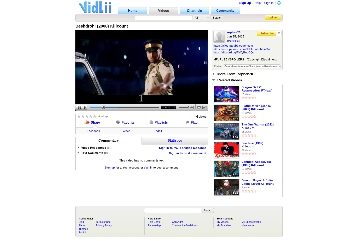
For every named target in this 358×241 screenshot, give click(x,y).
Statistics (175, 140)
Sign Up (245, 3)
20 (278, 33)
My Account (248, 225)
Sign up (110, 167)
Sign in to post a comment (187, 153)
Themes (83, 229)
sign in (148, 167)
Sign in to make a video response (182, 147)
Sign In (268, 3)
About (82, 225)
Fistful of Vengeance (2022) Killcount (256, 107)
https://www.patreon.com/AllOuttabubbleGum (242, 49)
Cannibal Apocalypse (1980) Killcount (257, 163)
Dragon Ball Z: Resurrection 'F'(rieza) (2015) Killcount (257, 89)
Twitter (125, 131)
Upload (273, 17)
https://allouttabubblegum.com (233, 45)
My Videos (223, 222)
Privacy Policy (104, 225)
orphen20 (234, 32)
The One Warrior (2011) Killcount (258, 126)
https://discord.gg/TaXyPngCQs (233, 52)
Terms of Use (103, 222)
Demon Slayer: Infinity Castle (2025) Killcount (258, 182)
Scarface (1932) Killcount (252, 144)
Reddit (158, 131)
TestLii (82, 232)
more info (233, 41)
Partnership (154, 225)
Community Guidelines (185, 225)
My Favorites (224, 225)
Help (257, 3)
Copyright (177, 222)
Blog (81, 222)
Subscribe (266, 33)
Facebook (93, 131)
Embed (218, 66)
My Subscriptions (251, 222)
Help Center (154, 222)
